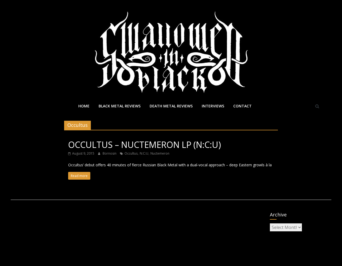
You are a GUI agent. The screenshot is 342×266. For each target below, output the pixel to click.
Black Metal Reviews (120, 105)
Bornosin (110, 153)
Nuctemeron (159, 153)
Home (84, 105)
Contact (242, 105)
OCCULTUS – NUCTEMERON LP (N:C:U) (144, 144)
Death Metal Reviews (171, 105)
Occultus (131, 153)
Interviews (213, 105)
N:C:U (144, 153)
